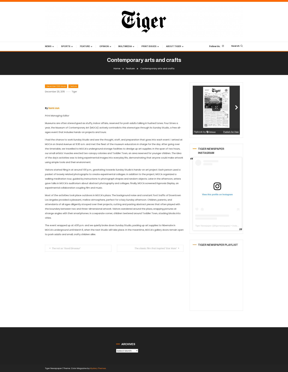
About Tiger (173, 46)
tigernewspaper (222, 225)
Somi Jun (53, 108)
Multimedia (125, 46)
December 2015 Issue (56, 86)
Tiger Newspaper (203, 225)
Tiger (74, 91)
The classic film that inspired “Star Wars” (156, 248)
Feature (85, 46)
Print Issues (148, 46)
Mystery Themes (98, 368)
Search (235, 45)
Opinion (104, 46)
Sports (65, 46)
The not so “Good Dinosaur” (66, 248)
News (48, 46)
